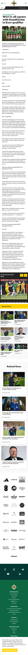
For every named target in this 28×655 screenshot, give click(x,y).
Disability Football (14, 610)
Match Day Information (14, 599)
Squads (14, 597)
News (14, 630)
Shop (14, 632)
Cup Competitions (14, 621)
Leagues (14, 623)
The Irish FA (14, 629)
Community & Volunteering (14, 612)
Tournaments (14, 595)
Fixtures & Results (14, 594)
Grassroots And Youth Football (14, 608)
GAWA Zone (14, 601)
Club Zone (14, 603)
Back (2, 7)
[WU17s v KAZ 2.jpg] (14, 289)
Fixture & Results (14, 619)
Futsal (14, 614)
